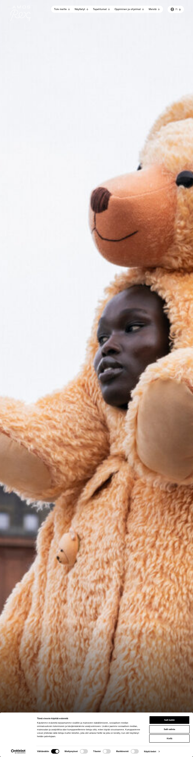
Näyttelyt (80, 9)
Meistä (153, 9)
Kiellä (169, 738)
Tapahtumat (100, 9)
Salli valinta (169, 729)
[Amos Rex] (20, 13)
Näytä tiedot (150, 751)
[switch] (84, 751)
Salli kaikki (169, 720)
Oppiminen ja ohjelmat (128, 9)
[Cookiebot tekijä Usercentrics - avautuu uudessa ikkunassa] (18, 751)
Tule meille (60, 9)
